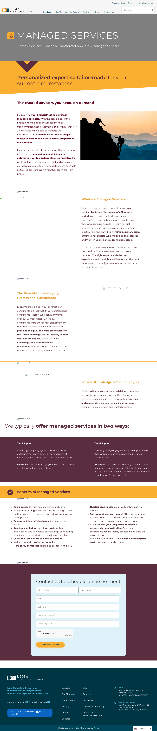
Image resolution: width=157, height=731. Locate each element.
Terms (96, 728)
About (96, 12)
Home (21, 46)
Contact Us (109, 12)
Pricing (86, 12)
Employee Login (146, 3)
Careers (131, 3)
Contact (66, 719)
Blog (123, 3)
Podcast (115, 3)
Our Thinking (61, 12)
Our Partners (74, 12)
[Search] (152, 10)
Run (87, 46)
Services (47, 12)
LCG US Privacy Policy (93, 706)
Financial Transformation (62, 46)
